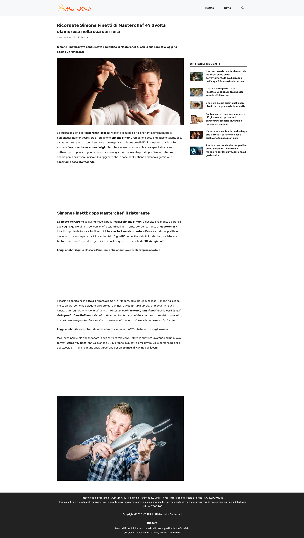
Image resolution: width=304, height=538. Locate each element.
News (227, 7)
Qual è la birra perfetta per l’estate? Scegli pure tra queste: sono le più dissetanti (224, 92)
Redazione (143, 532)
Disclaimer (174, 532)
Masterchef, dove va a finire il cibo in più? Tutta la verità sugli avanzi (122, 329)
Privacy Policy (159, 532)
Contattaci (176, 514)
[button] (242, 8)
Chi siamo (129, 532)
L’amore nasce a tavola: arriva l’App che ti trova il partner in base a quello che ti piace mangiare (226, 134)
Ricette (209, 7)
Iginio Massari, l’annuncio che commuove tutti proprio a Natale (118, 250)
